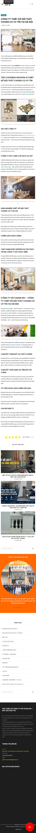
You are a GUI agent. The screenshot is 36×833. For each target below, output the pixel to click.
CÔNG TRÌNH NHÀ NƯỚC (9, 650)
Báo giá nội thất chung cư (9, 628)
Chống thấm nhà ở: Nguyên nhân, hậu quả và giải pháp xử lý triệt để (18, 507)
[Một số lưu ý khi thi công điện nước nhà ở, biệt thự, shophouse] (18, 461)
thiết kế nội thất (26, 94)
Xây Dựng (8, 308)
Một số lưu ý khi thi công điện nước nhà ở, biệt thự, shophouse (18, 476)
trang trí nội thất (15, 345)
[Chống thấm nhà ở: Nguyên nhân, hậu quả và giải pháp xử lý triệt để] (18, 492)
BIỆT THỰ (5, 637)
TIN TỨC (3, 15)
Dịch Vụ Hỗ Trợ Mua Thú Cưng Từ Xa (12, 684)
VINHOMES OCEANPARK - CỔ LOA (11, 680)
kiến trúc (17, 137)
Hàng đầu (18, 829)
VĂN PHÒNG (5, 675)
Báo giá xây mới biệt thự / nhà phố (12, 633)
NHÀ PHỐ (4, 663)
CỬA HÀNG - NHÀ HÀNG (9, 654)
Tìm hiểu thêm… (18, 607)
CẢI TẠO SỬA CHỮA (8, 641)
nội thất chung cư (25, 65)
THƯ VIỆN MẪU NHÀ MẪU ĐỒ (10, 667)
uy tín (32, 65)
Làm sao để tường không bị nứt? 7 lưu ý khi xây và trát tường (18, 537)
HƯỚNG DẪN (6, 658)
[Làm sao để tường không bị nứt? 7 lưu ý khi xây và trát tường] (18, 523)
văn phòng (7, 167)
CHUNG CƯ (5, 646)
